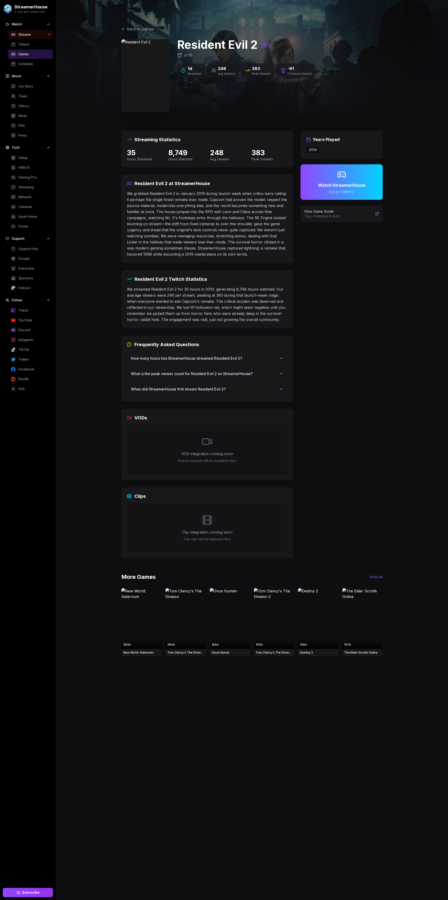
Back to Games (140, 29)
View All (376, 577)
